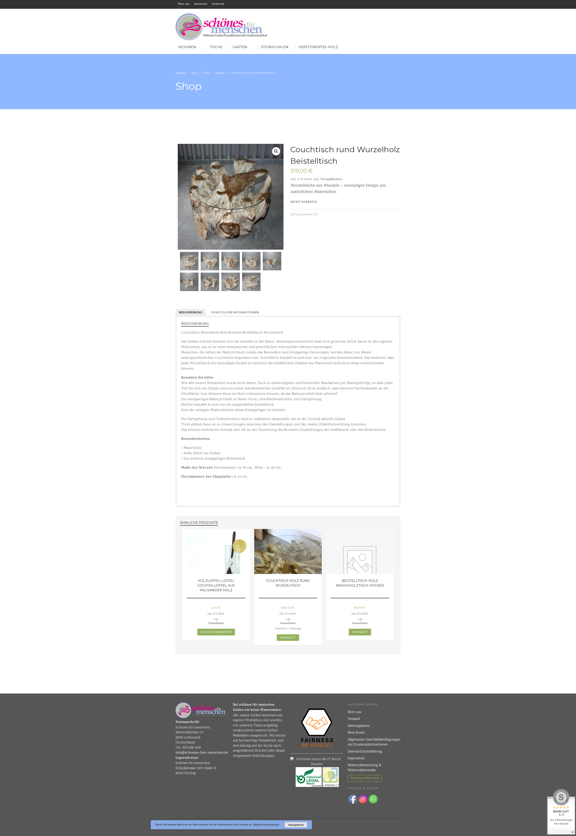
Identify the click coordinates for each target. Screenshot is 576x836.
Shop (194, 73)
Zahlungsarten (359, 726)
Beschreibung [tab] (190, 312)
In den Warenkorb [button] (216, 632)
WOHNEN (187, 47)
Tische (216, 47)
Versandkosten (331, 179)
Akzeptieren (296, 825)
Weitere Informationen (266, 824)
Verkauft (288, 637)
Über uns (184, 4)
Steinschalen (274, 47)
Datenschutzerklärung (365, 751)
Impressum (356, 758)
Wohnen (220, 73)
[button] (276, 151)
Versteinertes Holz (318, 47)
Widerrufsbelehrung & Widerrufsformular (364, 768)
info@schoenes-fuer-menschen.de (202, 752)
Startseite (200, 4)
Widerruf (218, 4)
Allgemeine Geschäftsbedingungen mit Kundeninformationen (374, 742)
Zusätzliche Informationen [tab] (235, 312)
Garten (240, 47)
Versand (354, 719)
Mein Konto (356, 732)
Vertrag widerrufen (364, 778)
